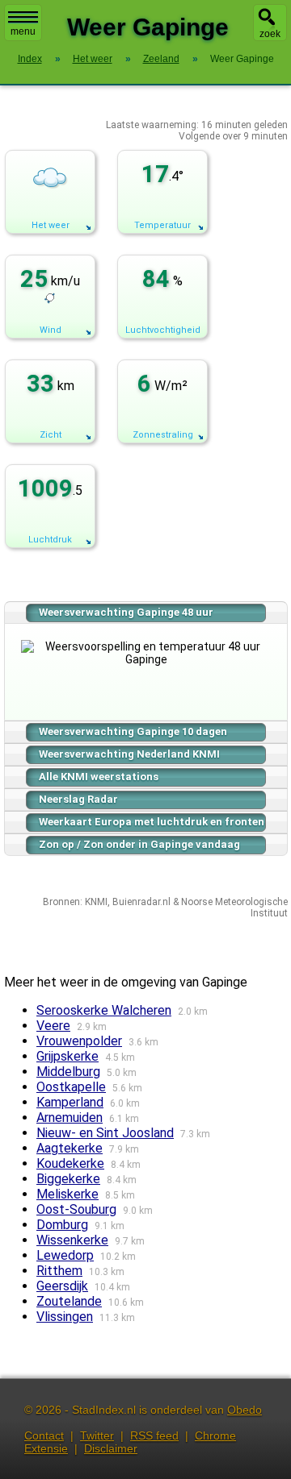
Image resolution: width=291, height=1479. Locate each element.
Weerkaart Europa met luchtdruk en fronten (151, 822)
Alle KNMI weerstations (98, 777)
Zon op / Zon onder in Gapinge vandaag (139, 844)
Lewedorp (65, 1255)
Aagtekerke (69, 1148)
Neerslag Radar (78, 799)
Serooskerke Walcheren (103, 1010)
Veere (53, 1025)
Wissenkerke (72, 1240)
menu (23, 31)
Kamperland (69, 1102)
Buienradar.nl (141, 902)
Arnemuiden (69, 1117)
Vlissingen (64, 1316)
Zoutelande (69, 1301)
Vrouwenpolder (79, 1041)
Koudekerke (70, 1163)
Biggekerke (68, 1178)
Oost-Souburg (76, 1209)
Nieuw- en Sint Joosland (105, 1132)
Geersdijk (62, 1286)
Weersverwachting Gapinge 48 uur (126, 612)
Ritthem (59, 1270)
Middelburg (68, 1071)
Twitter (97, 1435)
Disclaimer (110, 1448)
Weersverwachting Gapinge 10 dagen (133, 731)
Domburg (62, 1224)
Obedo (244, 1409)
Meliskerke (67, 1194)
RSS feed (154, 1435)
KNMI (96, 902)
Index (30, 58)
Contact (44, 1435)
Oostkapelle (71, 1087)
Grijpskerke (67, 1056)
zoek (269, 33)
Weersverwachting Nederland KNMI (129, 754)
